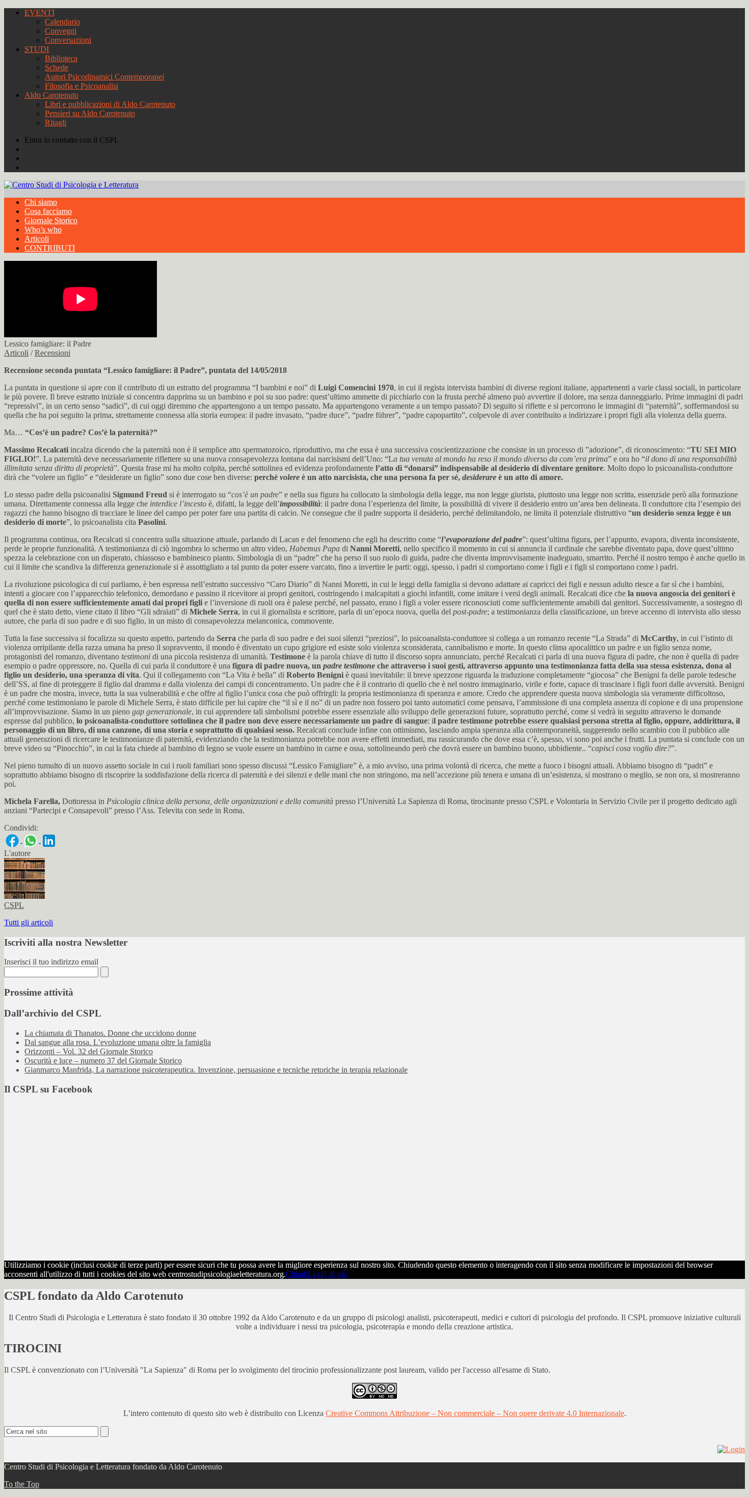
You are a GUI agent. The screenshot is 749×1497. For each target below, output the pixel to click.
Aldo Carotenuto (51, 95)
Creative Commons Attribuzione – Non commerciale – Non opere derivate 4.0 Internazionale (475, 1413)
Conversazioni (68, 40)
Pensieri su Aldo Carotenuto (90, 113)
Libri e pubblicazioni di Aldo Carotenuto (110, 104)
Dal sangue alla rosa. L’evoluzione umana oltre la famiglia (117, 1042)
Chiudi (297, 1274)
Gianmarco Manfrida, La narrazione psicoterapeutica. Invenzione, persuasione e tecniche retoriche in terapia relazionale (216, 1069)
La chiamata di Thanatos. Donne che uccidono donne (110, 1033)
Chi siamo (40, 202)
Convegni (60, 30)
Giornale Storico (50, 220)
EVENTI (39, 12)
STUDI (36, 49)
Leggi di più (327, 1274)
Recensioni (52, 353)
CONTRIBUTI (49, 248)
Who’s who (43, 229)
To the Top (21, 1484)
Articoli (36, 238)
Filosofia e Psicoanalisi (81, 86)
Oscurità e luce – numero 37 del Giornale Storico (103, 1060)
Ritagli (55, 122)
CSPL (14, 905)
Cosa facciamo (48, 211)
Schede (56, 67)
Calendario (62, 21)
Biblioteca (61, 58)
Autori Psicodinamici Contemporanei (104, 76)
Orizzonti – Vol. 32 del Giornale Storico (88, 1051)
